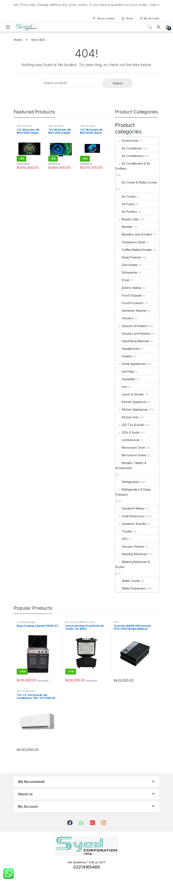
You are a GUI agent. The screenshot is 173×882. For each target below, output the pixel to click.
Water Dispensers (134, 588)
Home (18, 39)
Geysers (127, 318)
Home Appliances (134, 364)
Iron (124, 386)
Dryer (125, 280)
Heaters (127, 356)
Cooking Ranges (26, 622)
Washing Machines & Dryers (132, 564)
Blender (127, 227)
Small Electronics (133, 516)
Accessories (130, 140)
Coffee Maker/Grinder (137, 249)
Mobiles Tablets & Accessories (130, 465)
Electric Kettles (132, 288)
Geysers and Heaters (136, 333)
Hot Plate (128, 371)
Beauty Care (130, 219)
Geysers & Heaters (134, 326)
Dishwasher (130, 272)
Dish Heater (130, 265)
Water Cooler (131, 581)
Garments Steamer (134, 310)
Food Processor (133, 303)
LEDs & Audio (24, 125)
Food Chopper (132, 295)
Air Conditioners (132, 156)
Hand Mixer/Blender (135, 341)
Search (149, 27)
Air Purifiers (129, 211)
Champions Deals (133, 242)
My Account (151, 18)
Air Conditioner (132, 148)
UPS (125, 539)
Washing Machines (134, 554)
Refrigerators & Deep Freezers (133, 492)
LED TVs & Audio (133, 425)
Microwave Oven (133, 447)
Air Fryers (128, 204)
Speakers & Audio (134, 523)
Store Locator (106, 18)
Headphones (131, 348)
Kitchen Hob (130, 417)
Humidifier (128, 379)
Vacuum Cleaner (133, 546)
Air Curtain (128, 196)
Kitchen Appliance (134, 402)
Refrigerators (131, 482)
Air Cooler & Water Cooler (139, 182)
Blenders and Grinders (137, 234)
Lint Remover (130, 440)
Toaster (127, 531)
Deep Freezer (131, 257)
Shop (129, 18)
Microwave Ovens (134, 455)
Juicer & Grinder (133, 394)
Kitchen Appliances (135, 409)
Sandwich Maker (133, 508)
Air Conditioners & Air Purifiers (132, 166)
